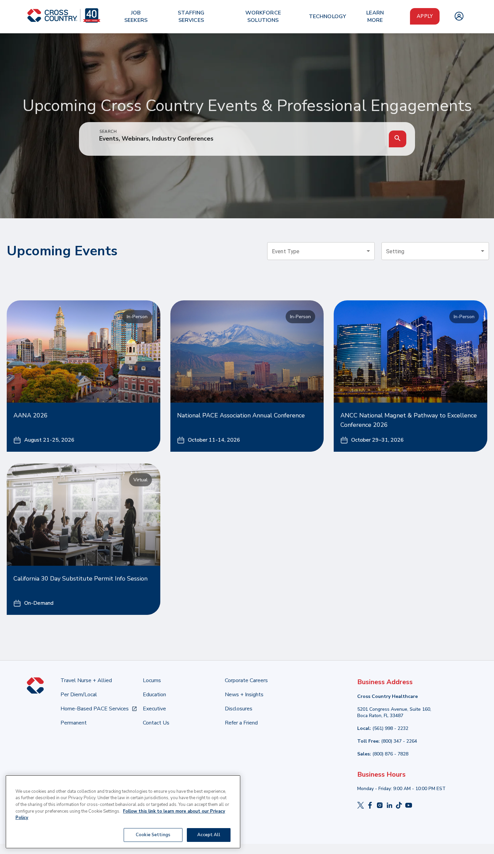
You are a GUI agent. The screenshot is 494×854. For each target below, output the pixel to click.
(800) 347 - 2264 (399, 741)
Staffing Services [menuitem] (191, 16)
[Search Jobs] (397, 139)
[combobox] (321, 251)
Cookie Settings (153, 834)
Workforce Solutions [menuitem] (263, 16)
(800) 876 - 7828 (390, 754)
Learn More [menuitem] (375, 16)
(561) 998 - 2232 (390, 728)
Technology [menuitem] (327, 16)
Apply (425, 16)
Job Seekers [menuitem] (136, 16)
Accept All (208, 834)
